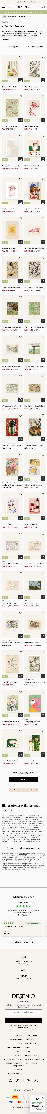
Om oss (19, 1035)
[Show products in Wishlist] (38, 7)
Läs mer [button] (5, 39)
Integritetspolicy (31, 1055)
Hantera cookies (31, 1063)
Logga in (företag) (15, 1074)
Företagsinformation (14, 1047)
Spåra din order (31, 1043)
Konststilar (13, 17)
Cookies (28, 1051)
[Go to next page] (36, 790)
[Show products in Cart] (43, 7)
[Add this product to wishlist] (20, 57)
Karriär (19, 1051)
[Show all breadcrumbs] (4, 16)
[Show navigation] (3, 7)
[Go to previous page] (11, 790)
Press (20, 1043)
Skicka (23, 1020)
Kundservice (29, 1039)
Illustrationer (26, 17)
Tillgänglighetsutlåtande (13, 1059)
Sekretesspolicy (23, 1028)
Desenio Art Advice (32, 1035)
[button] (37, 1103)
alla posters (38, 824)
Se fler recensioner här (23, 942)
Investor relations (15, 1039)
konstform (23, 854)
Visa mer (23, 780)
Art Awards (18, 1070)
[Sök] (8, 7)
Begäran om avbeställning (35, 1059)
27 (32, 790)
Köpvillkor (28, 1047)
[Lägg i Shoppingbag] (20, 80)
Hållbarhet (18, 1055)
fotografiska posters (9, 868)
